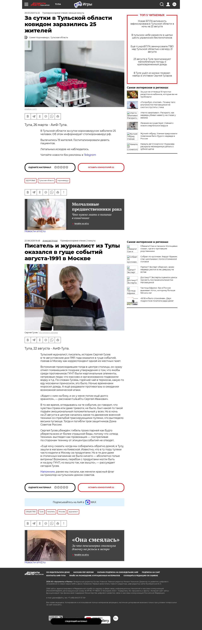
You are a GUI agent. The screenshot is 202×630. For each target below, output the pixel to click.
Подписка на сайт (151, 572)
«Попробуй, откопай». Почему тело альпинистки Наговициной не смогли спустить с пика (157, 104)
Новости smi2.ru (35, 231)
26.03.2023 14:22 (32, 13)
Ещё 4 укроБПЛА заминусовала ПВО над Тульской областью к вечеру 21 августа (152, 49)
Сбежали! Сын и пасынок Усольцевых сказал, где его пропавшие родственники (158, 248)
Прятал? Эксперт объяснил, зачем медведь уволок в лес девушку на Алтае (157, 269)
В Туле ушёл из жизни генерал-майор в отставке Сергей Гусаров (152, 74)
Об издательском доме (58, 572)
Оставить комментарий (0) (101, 167)
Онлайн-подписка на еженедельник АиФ (117, 572)
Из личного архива (48, 332)
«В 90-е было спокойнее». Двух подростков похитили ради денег (157, 299)
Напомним (47, 471)
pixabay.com (31, 109)
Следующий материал (76, 621)
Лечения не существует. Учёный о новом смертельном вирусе (156, 124)
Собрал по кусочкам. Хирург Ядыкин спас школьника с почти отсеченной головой (158, 259)
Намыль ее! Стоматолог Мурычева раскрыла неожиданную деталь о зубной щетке (157, 146)
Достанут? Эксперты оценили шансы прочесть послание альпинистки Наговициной (158, 280)
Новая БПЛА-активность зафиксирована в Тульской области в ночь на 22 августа (152, 24)
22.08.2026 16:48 (32, 240)
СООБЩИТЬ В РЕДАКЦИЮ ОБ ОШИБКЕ (141, 576)
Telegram (90, 154)
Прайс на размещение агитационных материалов (94, 576)
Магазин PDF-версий (83, 572)
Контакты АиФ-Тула (56, 576)
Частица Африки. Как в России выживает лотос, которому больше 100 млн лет (157, 290)
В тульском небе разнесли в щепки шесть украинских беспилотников (152, 36)
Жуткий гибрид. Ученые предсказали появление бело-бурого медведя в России (158, 136)
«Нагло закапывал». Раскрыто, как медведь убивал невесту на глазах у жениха (158, 115)
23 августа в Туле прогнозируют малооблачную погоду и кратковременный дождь (152, 62)
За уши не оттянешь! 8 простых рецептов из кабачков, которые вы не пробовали (158, 94)
